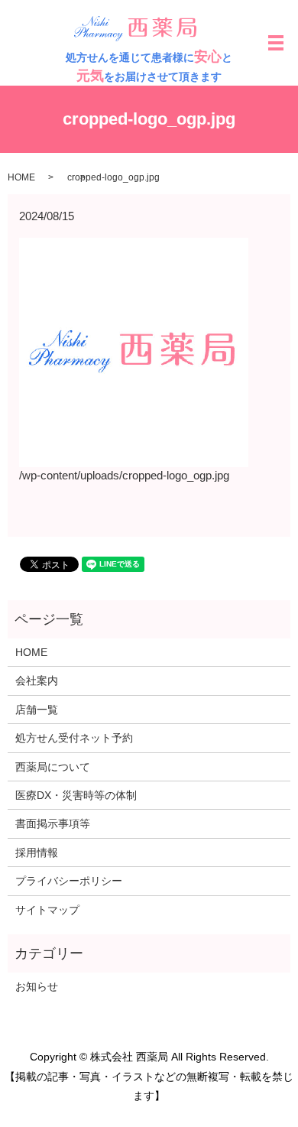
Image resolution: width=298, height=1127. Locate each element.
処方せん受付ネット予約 (74, 738)
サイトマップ (47, 910)
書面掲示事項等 (52, 823)
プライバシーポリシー (68, 881)
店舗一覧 (36, 709)
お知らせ (36, 986)
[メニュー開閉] (275, 42)
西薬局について (52, 767)
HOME (21, 177)
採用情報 (36, 852)
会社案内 (36, 680)
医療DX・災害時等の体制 (76, 795)
